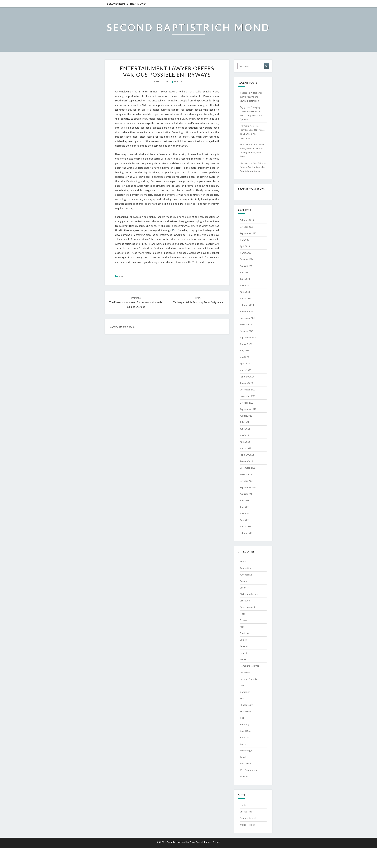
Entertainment (247, 607)
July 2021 (244, 500)
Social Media (246, 730)
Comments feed (248, 818)
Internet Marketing (249, 678)
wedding (244, 776)
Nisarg (216, 841)
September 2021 (248, 487)
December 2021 (247, 467)
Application (246, 568)
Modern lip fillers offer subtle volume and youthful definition (251, 96)
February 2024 (247, 304)
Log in (243, 805)
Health (243, 652)
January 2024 (246, 311)
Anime (243, 561)
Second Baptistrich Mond (126, 3)
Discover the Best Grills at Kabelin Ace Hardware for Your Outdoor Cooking (253, 166)
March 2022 (245, 448)
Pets (242, 698)
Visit (174, 230)
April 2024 (245, 291)
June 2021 (245, 506)
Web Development (249, 770)
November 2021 (248, 474)
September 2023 (248, 337)
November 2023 (248, 324)
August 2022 (246, 415)
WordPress (196, 841)
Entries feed (246, 811)
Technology (246, 750)
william (178, 81)
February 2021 (247, 532)
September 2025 (248, 233)
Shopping (244, 724)
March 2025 (245, 252)
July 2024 (244, 272)
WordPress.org (247, 824)
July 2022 (244, 422)
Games (243, 639)
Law (121, 276)
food (242, 626)
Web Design (246, 763)
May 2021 (244, 513)
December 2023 (247, 317)
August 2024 (246, 265)
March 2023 (245, 370)
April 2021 (245, 519)
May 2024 (244, 285)
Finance (244, 613)
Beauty (243, 581)
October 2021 (246, 480)
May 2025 (244, 239)
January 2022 (246, 461)
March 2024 (245, 298)
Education (245, 600)
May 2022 (244, 435)
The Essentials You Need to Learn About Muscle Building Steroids (135, 302)
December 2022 (247, 389)
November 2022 (248, 396)
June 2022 (245, 428)
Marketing (245, 691)
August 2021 (246, 493)
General (244, 646)
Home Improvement (250, 665)
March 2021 (245, 526)
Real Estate (246, 711)
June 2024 (245, 278)
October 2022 (246, 402)
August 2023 (246, 344)
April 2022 (245, 441)
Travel (243, 757)
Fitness (243, 620)
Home (243, 659)
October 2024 (246, 259)
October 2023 (246, 331)
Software (244, 737)
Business (244, 587)
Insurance (245, 672)
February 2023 (247, 376)
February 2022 (247, 454)
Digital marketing (249, 594)
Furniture (244, 633)
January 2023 (246, 383)
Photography (246, 704)
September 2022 (248, 409)
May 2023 (244, 357)
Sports (243, 743)
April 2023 (245, 363)
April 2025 (245, 246)
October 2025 (246, 226)
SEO (242, 717)
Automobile (246, 574)
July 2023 (244, 350)
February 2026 (247, 220)
